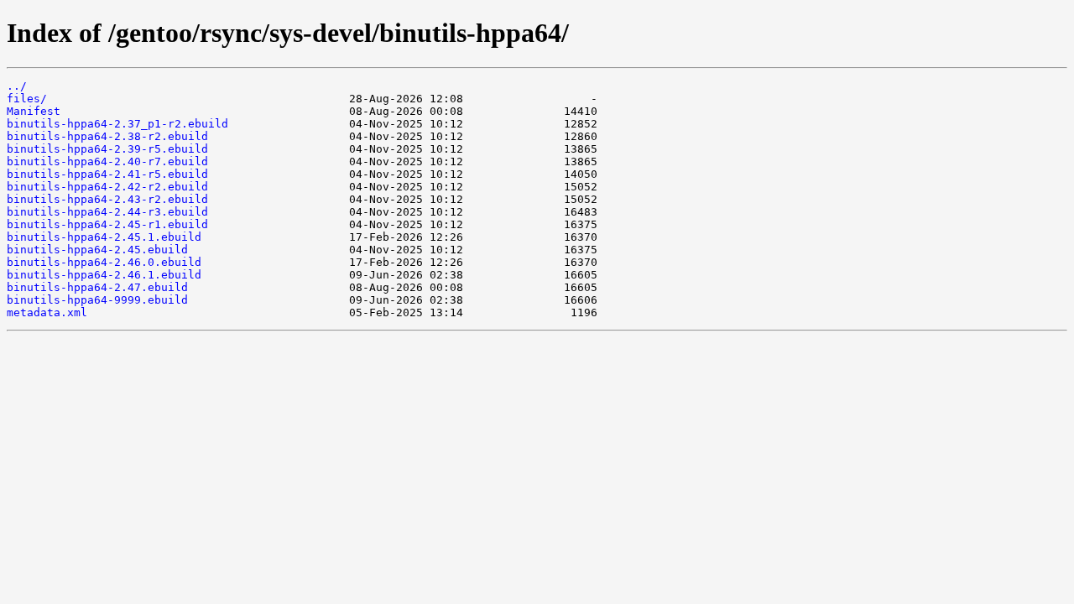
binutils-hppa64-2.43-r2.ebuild (107, 199)
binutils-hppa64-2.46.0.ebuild (104, 262)
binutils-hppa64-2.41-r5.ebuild (107, 174)
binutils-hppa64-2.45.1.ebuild (104, 237)
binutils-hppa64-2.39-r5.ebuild (107, 149)
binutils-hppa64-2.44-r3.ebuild (107, 212)
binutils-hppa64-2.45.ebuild (97, 249)
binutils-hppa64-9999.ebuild (97, 300)
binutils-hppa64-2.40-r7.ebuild (107, 161)
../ (17, 86)
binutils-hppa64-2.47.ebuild (97, 287)
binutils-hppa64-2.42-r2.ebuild (107, 186)
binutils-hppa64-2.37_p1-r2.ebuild (117, 123)
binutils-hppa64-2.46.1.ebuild (104, 274)
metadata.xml (47, 312)
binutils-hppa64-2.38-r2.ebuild (107, 136)
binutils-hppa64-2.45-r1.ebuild (107, 224)
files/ (27, 98)
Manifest (33, 111)
